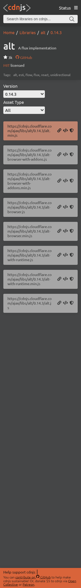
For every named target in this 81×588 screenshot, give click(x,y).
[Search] (71, 19)
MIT (7, 65)
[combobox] (24, 94)
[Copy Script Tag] (65, 130)
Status (65, 7)
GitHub (25, 57)
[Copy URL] (59, 130)
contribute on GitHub (33, 577)
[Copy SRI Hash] (72, 130)
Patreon (28, 584)
